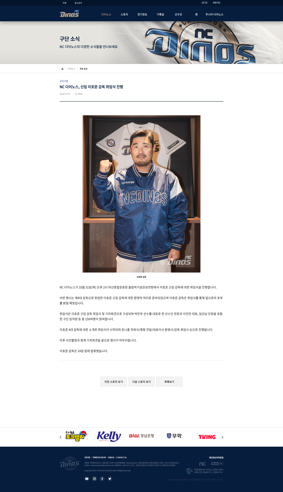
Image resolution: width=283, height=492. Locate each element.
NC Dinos (69, 13)
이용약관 (87, 457)
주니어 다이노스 (214, 14)
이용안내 (111, 457)
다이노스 (106, 14)
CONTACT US (121, 457)
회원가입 (216, 2)
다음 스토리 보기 (141, 382)
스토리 (124, 14)
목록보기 (169, 382)
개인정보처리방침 (216, 457)
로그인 (204, 2)
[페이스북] (102, 478)
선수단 (178, 14)
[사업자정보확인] (143, 463)
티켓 (64, 2)
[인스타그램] (94, 478)
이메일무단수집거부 (99, 457)
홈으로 (62, 69)
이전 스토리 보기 (113, 382)
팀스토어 (78, 2)
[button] (222, 437)
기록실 (160, 14)
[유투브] (86, 478)
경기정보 (142, 14)
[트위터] (109, 478)
